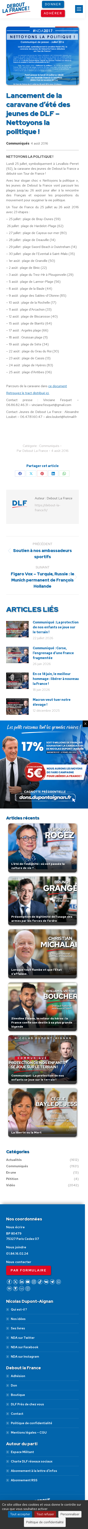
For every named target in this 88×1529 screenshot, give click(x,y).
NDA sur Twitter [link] (23, 1338)
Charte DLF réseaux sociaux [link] (31, 1461)
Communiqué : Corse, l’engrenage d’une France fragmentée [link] (53, 653)
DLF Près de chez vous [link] (27, 1404)
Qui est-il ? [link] (19, 1309)
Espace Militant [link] (22, 1452)
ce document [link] (57, 386)
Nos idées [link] (18, 1319)
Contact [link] (17, 1414)
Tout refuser (45, 1514)
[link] (79, 9)
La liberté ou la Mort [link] (26, 1132)
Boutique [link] (18, 1395)
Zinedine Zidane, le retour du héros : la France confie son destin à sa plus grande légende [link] (41, 1022)
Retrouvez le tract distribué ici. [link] (27, 393)
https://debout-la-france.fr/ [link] (47, 507)
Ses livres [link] (18, 1328)
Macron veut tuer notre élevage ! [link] (52, 702)
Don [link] (14, 1385)
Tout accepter (20, 1514)
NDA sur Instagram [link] (25, 1357)
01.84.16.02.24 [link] (17, 1254)
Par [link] (32, 451)
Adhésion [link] (18, 1376)
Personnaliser (69, 1514)
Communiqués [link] (17, 143)
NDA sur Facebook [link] (24, 1347)
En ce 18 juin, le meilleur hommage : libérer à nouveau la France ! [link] (56, 679)
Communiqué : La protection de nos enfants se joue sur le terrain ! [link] (56, 627)
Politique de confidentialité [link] (31, 1423)
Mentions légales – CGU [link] (29, 1433)
